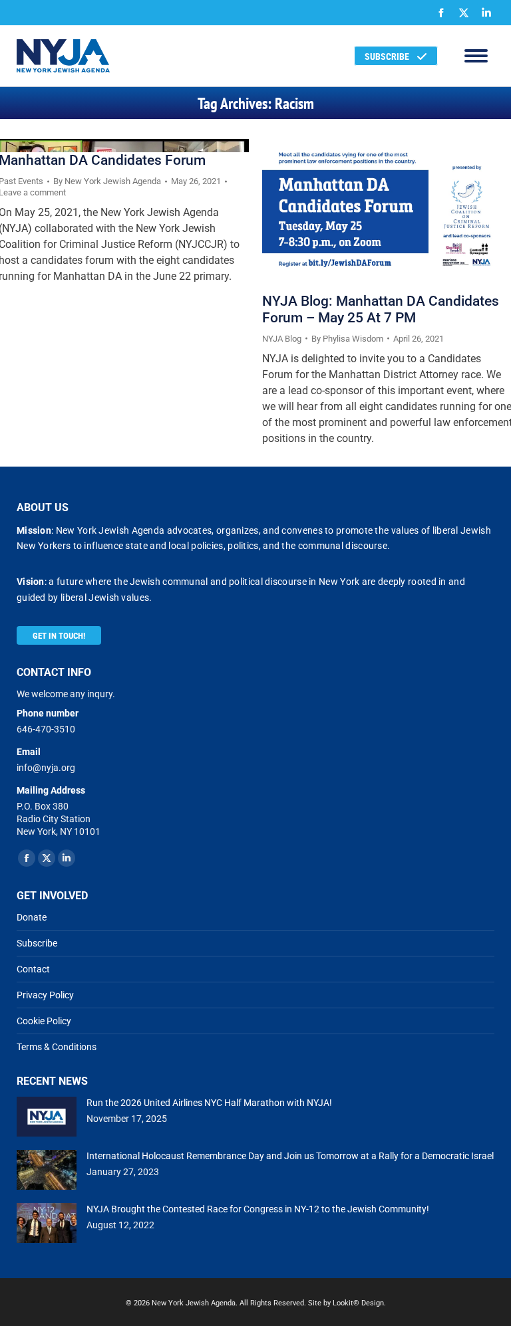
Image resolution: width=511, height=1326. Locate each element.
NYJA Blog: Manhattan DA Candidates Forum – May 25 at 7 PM (380, 309)
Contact (33, 969)
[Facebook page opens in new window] (441, 12)
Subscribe (37, 943)
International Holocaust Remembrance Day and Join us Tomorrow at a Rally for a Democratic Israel (290, 1156)
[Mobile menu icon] (476, 55)
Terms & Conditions (56, 1047)
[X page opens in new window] (463, 12)
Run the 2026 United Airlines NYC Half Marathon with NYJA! (209, 1102)
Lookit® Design (358, 1303)
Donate (32, 917)
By (107, 181)
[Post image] (47, 1117)
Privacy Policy (45, 995)
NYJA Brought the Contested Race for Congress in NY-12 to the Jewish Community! (257, 1209)
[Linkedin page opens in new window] (486, 12)
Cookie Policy (44, 1021)
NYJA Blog (281, 339)
